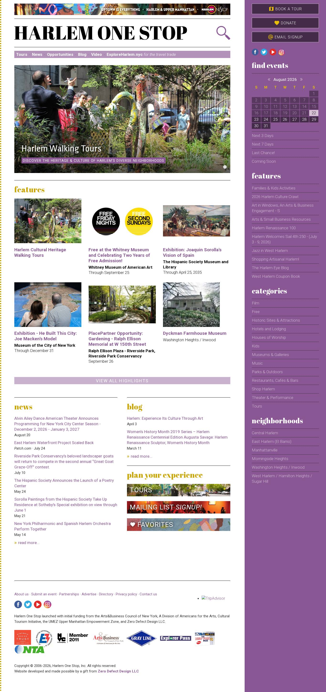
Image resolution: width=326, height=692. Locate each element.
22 (314, 112)
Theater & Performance (272, 397)
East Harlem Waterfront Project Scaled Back (54, 442)
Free (256, 311)
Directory (106, 594)
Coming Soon (264, 161)
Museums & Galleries (270, 354)
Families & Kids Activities (273, 188)
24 (266, 119)
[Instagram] (47, 604)
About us (21, 594)
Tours (21, 54)
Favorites (151, 525)
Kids (255, 346)
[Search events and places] (214, 33)
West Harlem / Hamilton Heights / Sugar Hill (282, 478)
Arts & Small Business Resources (281, 219)
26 (285, 119)
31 (266, 125)
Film (255, 303)
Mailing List (166, 507)
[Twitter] (28, 604)
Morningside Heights (270, 458)
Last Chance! (263, 152)
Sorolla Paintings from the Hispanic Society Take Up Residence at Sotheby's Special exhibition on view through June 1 (65, 505)
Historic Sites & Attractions (276, 320)
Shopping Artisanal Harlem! (275, 259)
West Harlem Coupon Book (276, 276)
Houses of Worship (269, 337)
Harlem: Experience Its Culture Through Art (165, 418)
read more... (29, 542)
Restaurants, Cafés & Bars (275, 380)
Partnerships (69, 594)
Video (96, 54)
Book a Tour (285, 9)
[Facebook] (18, 604)
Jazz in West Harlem (270, 250)
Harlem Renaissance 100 (274, 227)
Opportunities (60, 54)
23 (256, 119)
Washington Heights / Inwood (278, 467)
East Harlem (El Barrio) (271, 441)
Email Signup (285, 37)
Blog (82, 54)
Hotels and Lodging (269, 328)
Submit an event (44, 594)
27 (294, 119)
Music (257, 363)
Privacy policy (126, 594)
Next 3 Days (262, 135)
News (37, 54)
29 (314, 119)
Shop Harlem (263, 389)
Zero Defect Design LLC (118, 671)
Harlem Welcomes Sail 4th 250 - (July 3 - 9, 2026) (284, 239)
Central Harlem (265, 432)
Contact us (148, 594)
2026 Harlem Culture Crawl (275, 196)
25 (275, 119)
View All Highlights (122, 380)
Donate (285, 23)
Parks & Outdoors (267, 371)
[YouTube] (38, 604)
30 (256, 125)
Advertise (89, 594)
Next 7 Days (262, 144)
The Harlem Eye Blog (270, 267)
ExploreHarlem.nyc (141, 54)
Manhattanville (265, 450)
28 (304, 119)
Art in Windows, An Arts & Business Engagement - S (283, 208)
